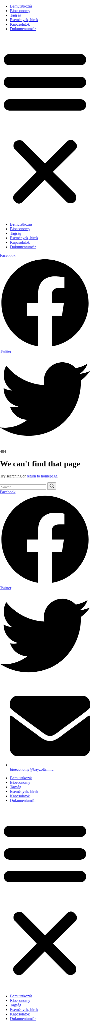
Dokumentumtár (23, 29)
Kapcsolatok (20, 24)
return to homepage (42, 476)
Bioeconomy (20, 11)
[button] (45, 126)
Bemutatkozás (21, 6)
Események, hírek (24, 20)
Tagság (15, 15)
